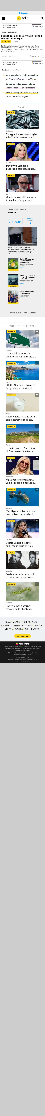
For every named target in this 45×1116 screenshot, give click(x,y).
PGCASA (38, 646)
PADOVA (35, 629)
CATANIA (19, 629)
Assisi (8, 445)
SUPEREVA (26, 650)
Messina (9, 603)
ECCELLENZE (12, 32)
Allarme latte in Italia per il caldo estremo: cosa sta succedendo (20, 419)
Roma (8, 413)
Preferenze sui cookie (20, 654)
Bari (7, 194)
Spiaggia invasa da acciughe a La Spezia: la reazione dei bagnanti (21, 137)
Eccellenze (6, 41)
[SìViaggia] (23, 13)
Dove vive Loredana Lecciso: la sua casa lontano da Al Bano (21, 168)
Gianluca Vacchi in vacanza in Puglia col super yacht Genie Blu (21, 200)
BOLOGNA (27, 625)
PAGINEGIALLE (19, 646)
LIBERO (6, 646)
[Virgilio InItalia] (22, 18)
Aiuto (29, 654)
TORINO (26, 622)
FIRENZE (16, 625)
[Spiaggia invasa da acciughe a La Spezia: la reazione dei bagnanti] (22, 119)
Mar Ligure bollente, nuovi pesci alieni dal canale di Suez (20, 514)
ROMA (7, 622)
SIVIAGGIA (29, 648)
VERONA (9, 629)
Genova (9, 508)
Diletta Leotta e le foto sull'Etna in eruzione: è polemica (18, 546)
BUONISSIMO (19, 650)
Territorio (11, 331)
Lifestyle (11, 112)
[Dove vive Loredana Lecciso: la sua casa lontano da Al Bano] (22, 151)
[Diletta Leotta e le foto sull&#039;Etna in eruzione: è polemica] (22, 528)
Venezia (9, 571)
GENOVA (38, 625)
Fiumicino (9, 476)
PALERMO (5, 625)
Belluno (9, 350)
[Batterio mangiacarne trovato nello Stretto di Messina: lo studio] (22, 591)
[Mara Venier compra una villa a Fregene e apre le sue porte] (22, 465)
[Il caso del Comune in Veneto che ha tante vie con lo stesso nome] (22, 339)
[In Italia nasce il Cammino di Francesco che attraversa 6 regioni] (22, 433)
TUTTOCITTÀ (18, 648)
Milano (8, 163)
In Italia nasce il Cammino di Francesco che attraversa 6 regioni (21, 451)
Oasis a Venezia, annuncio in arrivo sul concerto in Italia (20, 577)
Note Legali (18, 652)
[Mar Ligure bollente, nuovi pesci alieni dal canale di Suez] (22, 497)
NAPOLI (35, 622)
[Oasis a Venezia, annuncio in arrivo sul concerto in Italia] (22, 560)
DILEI (24, 648)
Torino (16, 41)
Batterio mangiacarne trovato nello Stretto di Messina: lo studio (18, 609)
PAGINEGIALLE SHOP (29, 646)
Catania (9, 540)
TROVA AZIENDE (22, 636)
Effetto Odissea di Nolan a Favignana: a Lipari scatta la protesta (21, 388)
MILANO (16, 622)
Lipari (8, 382)
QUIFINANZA (36, 648)
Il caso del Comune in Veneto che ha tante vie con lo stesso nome (21, 356)
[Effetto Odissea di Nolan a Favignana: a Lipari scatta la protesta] (22, 370)
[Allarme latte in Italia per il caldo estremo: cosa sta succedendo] (22, 402)
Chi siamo (10, 652)
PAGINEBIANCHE (9, 648)
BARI (27, 629)
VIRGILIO (11, 646)
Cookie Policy (33, 652)
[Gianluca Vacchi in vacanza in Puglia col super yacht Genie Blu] (22, 183)
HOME (4, 32)
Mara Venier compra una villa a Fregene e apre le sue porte (21, 482)
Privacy (25, 652)
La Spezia (9, 131)
